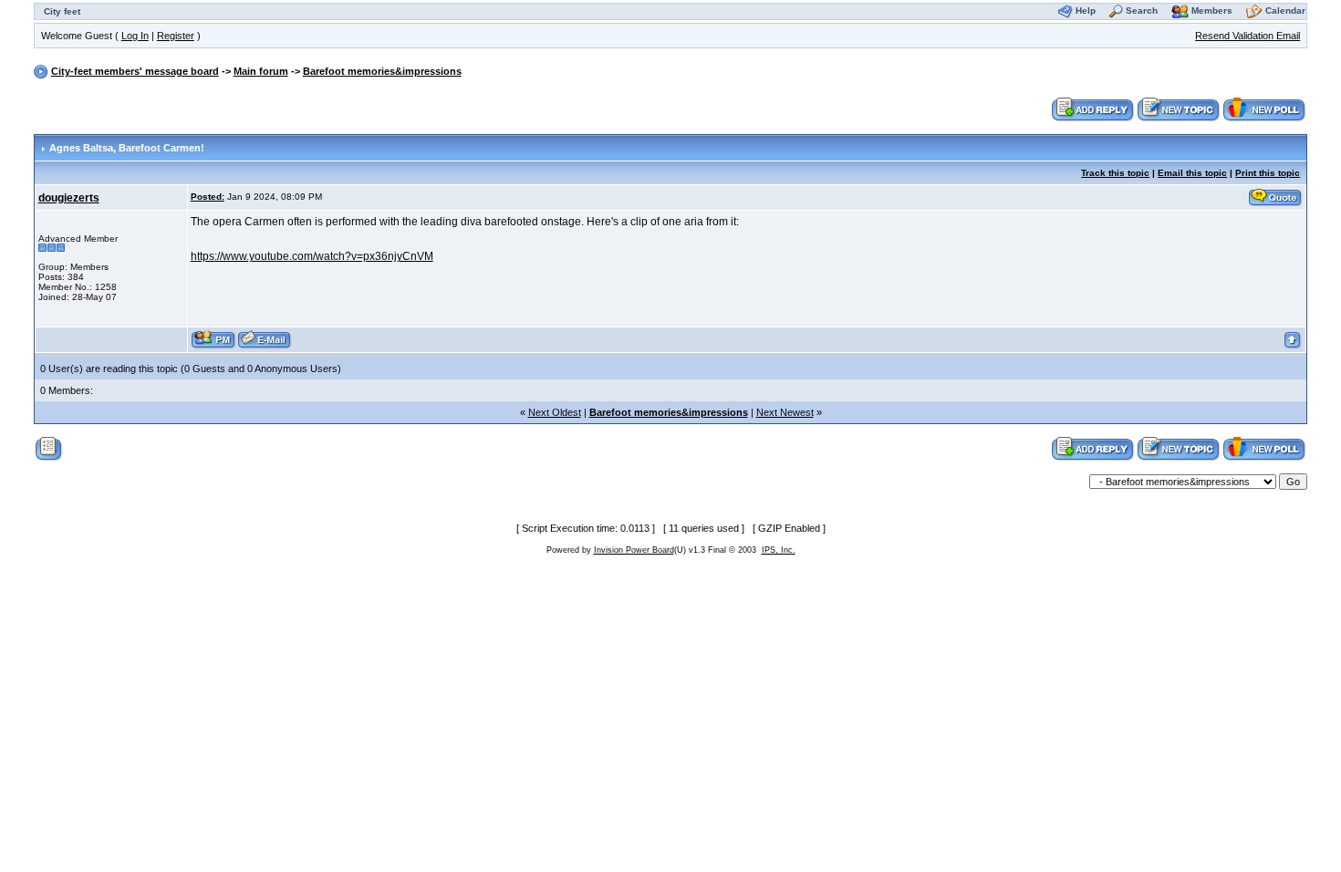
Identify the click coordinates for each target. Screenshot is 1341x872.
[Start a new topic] (1178, 108)
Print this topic (1267, 173)
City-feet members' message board (135, 71)
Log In (135, 35)
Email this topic (1192, 173)
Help (1086, 10)
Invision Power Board (634, 550)
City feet (62, 11)
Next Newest (785, 412)
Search (1142, 10)
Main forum (261, 71)
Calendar (1285, 10)
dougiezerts (68, 198)
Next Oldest (554, 412)
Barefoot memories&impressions (382, 71)
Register (175, 35)
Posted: (207, 197)
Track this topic (1115, 173)
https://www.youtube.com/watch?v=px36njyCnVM (312, 256)
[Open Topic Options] (49, 447)
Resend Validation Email (1247, 35)
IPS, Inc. (778, 550)
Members (1211, 10)
